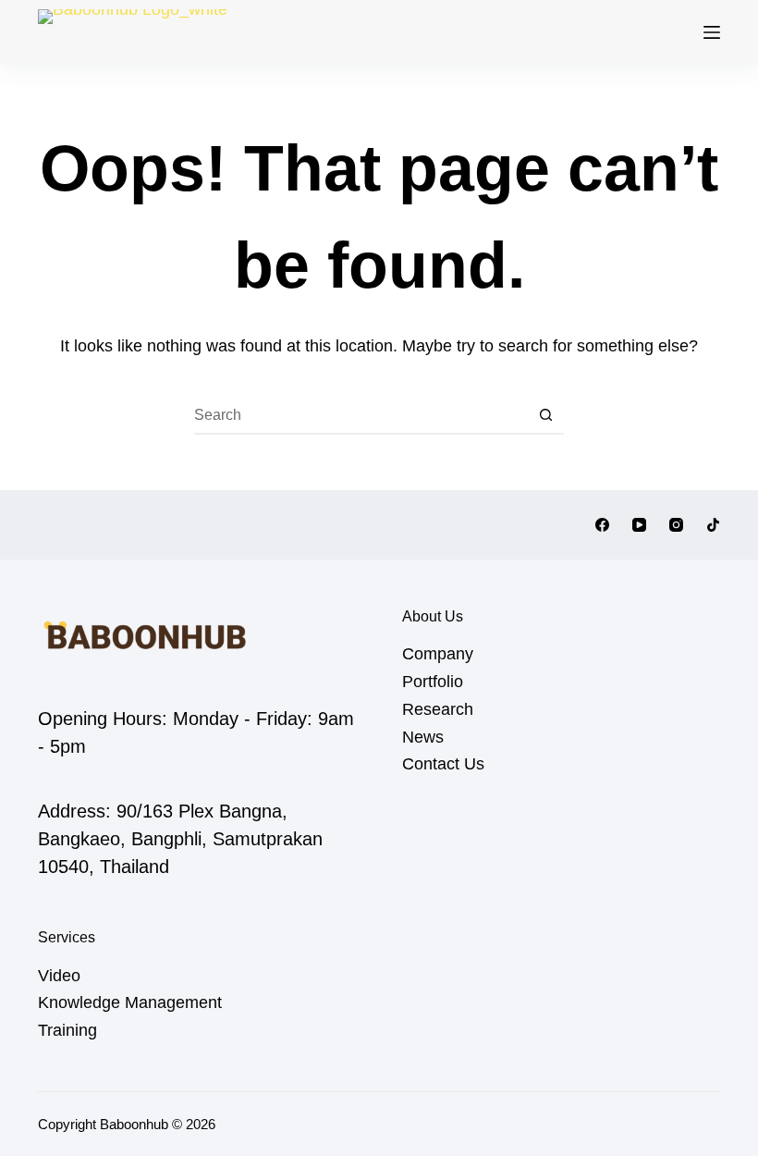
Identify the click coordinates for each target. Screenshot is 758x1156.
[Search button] (545, 416)
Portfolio (432, 681)
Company (437, 654)
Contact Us (443, 764)
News (423, 737)
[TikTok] (713, 525)
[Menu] (711, 32)
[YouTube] (639, 525)
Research (437, 709)
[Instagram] (676, 525)
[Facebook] (602, 525)
